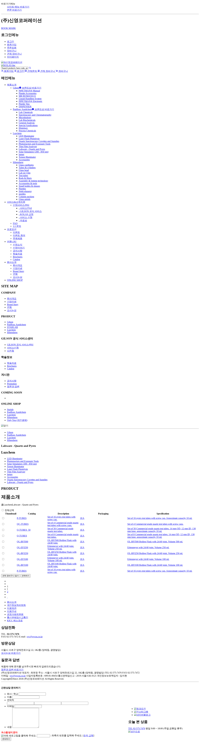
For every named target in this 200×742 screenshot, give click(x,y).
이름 (9, 697)
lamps (21, 154)
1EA (82, 518)
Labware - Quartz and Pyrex (32, 149)
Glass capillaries (26, 165)
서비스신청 (13, 347)
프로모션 (11, 229)
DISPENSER (25, 106)
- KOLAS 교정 (26, 214)
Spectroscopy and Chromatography (35, 115)
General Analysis (27, 123)
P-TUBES (22, 518)
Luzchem (17, 133)
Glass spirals (24, 199)
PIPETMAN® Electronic (30, 101)
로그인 (10, 41)
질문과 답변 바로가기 (12, 669)
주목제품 (17, 238)
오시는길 (17, 277)
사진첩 (10, 351)
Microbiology (25, 117)
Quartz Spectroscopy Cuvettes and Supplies (39, 141)
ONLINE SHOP (15, 280)
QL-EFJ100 (22, 559)
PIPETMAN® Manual (29, 90)
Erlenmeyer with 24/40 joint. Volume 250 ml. (60, 547)
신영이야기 (19, 247)
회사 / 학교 (12, 694)
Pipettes (22, 188)
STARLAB (12, 327)
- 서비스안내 (25, 208)
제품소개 (11, 84)
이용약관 (11, 608)
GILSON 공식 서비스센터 (20, 344)
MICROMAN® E (27, 96)
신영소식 (17, 244)
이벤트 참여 (19, 235)
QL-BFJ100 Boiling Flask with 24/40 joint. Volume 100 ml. (155, 565)
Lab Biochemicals (27, 120)
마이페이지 (13, 57)
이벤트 (16, 232)
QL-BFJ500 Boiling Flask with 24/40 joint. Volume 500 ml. (155, 541)
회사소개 (11, 262)
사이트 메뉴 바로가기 (18, 7)
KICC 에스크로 (15, 620)
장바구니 (11, 50)
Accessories (24, 159)
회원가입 (11, 44)
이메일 (10, 706)
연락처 (10, 700)
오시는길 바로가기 (10, 653)
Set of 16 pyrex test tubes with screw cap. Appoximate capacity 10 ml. (159, 518)
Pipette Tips (24, 104)
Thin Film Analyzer (28, 146)
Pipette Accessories (27, 93)
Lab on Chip (24, 173)
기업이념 (17, 268)
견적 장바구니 (14, 54)
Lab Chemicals (26, 112)
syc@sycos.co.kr (35, 636)
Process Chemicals (27, 130)
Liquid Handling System (30, 98)
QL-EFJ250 (22, 547)
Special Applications (28, 125)
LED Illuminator (26, 136)
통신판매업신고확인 (17, 617)
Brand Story (18, 271)
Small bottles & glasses (29, 186)
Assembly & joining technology (33, 181)
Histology (23, 128)
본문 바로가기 (14, 10)
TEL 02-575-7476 (136, 728)
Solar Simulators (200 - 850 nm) (33, 152)
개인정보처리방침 (16, 605)
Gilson (16, 88)
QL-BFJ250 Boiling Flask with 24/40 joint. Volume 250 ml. (155, 553)
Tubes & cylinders (27, 167)
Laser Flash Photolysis (29, 138)
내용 (9, 727)
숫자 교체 (88, 735)
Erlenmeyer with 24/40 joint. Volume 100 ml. (60, 559)
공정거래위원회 (15, 614)
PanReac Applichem (22, 109)
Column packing (26, 196)
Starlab (10, 409)
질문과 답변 (13, 386)
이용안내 (11, 611)
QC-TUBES (23, 524)
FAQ (15, 223)
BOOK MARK (8, 28)
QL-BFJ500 (22, 541)
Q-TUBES (22, 535)
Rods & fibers (25, 178)
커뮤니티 (11, 241)
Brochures (17, 257)
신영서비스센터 (21, 205)
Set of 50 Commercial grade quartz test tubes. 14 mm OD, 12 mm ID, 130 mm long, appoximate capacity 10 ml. (161, 529)
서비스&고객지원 (16, 202)
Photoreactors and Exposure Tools (34, 144)
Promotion (12, 383)
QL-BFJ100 (22, 565)
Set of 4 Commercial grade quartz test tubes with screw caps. (62, 524)
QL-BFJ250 (22, 553)
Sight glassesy (25, 191)
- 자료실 (23, 220)
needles (22, 194)
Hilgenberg (18, 162)
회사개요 (17, 265)
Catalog (16, 259)
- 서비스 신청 (25, 217)
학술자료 (17, 254)
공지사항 (17, 251)
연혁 (15, 274)
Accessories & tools (28, 183)
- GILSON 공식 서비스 (30, 211)
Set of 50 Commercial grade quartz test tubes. (60, 529)
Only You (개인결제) (17, 420)
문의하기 (6, 739)
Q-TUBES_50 (23, 530)
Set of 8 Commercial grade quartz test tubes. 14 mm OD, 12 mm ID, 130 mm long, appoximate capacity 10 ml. (161, 535)
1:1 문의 (17, 226)
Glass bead (24, 170)
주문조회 (11, 47)
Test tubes (23, 175)
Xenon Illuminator (27, 157)
